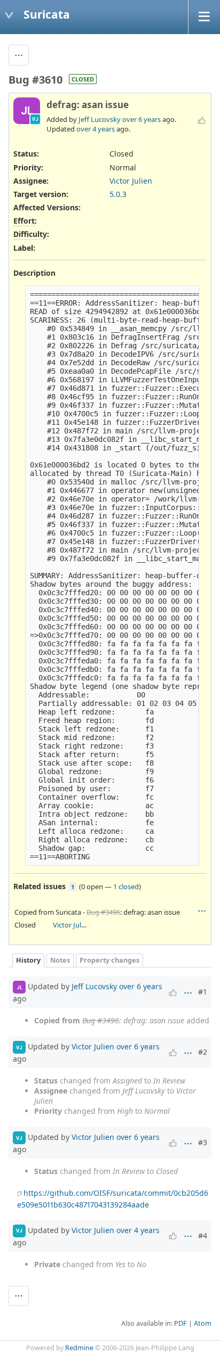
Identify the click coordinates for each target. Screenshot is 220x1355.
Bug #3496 (103, 912)
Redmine (79, 1347)
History (28, 960)
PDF (180, 1323)
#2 (202, 1052)
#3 (202, 1142)
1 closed (126, 886)
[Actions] (202, 911)
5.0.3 (118, 194)
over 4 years (95, 129)
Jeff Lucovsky (99, 119)
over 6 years (141, 119)
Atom (202, 1323)
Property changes (109, 960)
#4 (202, 1235)
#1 (202, 992)
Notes (60, 960)
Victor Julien (130, 181)
